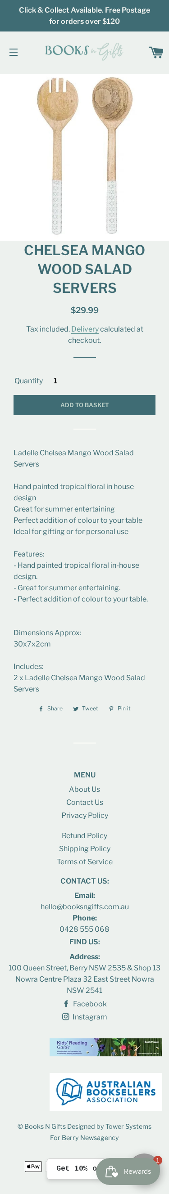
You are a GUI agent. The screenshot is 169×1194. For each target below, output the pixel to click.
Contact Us (84, 802)
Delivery (85, 329)
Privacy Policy (84, 815)
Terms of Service (85, 861)
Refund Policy (84, 835)
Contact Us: (84, 881)
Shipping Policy (84, 848)
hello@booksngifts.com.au (85, 906)
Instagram (89, 1017)
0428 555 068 (84, 929)
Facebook (89, 1004)
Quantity (28, 381)
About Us (84, 789)
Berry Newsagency (90, 1138)
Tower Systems (128, 1126)
